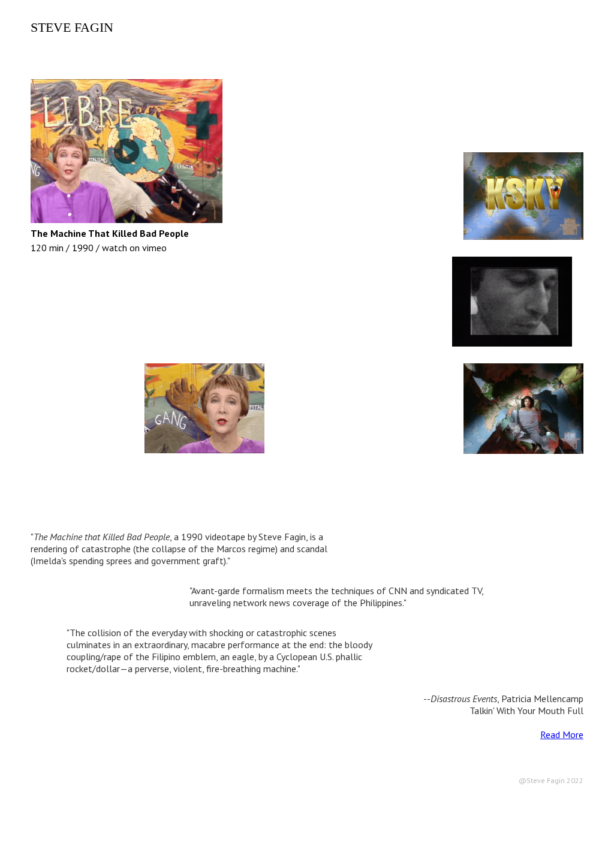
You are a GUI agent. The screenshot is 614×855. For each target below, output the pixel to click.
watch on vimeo (134, 248)
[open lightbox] (204, 408)
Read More (561, 734)
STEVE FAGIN (72, 27)
